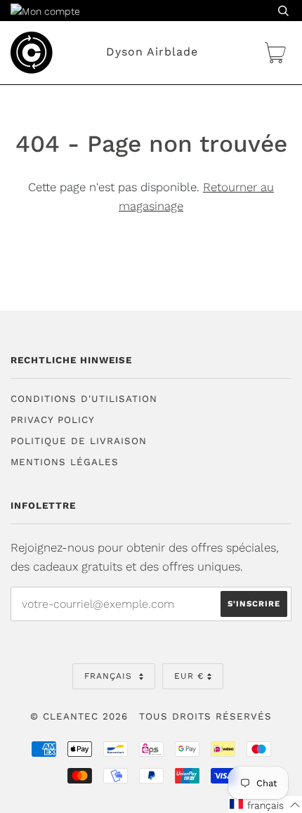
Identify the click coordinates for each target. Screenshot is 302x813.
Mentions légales (65, 462)
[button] (265, 804)
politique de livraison (79, 441)
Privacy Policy (53, 420)
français (110, 676)
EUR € (189, 676)
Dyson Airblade (152, 51)
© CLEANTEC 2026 (79, 716)
